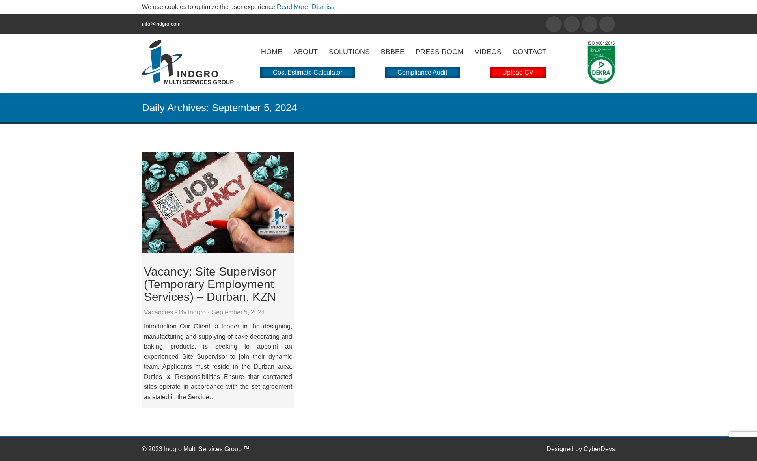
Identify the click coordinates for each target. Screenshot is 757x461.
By (192, 312)
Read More (292, 7)
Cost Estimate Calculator (307, 72)
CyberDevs (599, 449)
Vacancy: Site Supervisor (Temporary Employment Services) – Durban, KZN (210, 284)
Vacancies (158, 312)
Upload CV (517, 72)
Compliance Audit (422, 72)
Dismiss (323, 7)
